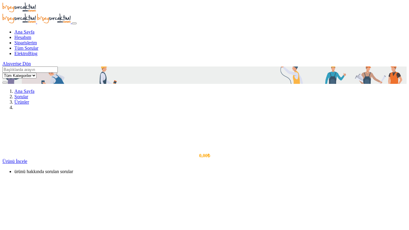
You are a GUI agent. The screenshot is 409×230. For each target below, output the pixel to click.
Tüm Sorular (26, 48)
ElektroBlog (25, 53)
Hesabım (22, 37)
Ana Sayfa (24, 31)
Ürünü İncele (14, 161)
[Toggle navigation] (74, 23)
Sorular (21, 96)
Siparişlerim (25, 42)
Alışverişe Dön (16, 63)
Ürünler (21, 102)
